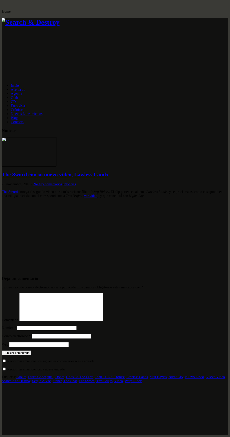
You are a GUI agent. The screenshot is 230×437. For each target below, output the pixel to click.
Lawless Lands (137, 377)
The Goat (70, 381)
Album (21, 377)
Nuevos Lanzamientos (26, 114)
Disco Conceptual (40, 377)
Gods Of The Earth (79, 377)
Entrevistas (18, 106)
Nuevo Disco (194, 377)
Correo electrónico (16, 336)
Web (5, 344)
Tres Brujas (104, 381)
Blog (14, 118)
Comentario (10, 320)
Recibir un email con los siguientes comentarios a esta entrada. (51, 361)
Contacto (17, 122)
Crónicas (17, 110)
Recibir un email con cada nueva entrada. (36, 369)
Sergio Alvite (41, 381)
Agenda (16, 93)
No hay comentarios (47, 184)
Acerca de (18, 89)
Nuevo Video (215, 377)
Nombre (9, 328)
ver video (90, 196)
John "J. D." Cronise (110, 377)
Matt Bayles (158, 377)
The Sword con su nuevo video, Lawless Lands (55, 174)
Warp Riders (133, 381)
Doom (59, 377)
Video (118, 381)
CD (13, 102)
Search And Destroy (16, 381)
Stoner (57, 381)
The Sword (10, 192)
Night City (175, 377)
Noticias (70, 184)
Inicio (15, 85)
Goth (14, 98)
